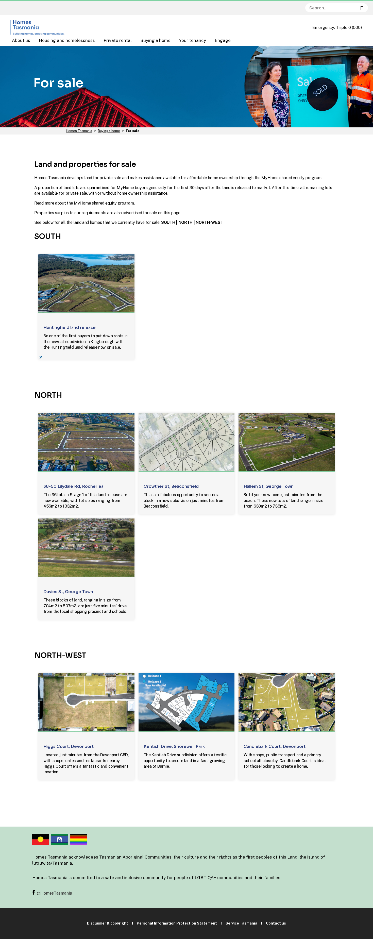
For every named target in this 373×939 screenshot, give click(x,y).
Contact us (276, 923)
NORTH (185, 222)
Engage (223, 40)
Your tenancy (192, 40)
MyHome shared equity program (104, 203)
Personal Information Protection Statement (177, 923)
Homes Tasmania (79, 131)
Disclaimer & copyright (107, 923)
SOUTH (168, 222)
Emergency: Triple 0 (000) (337, 27)
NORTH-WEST (209, 222)
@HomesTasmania (54, 893)
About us (21, 40)
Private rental (118, 40)
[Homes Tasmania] (38, 27)
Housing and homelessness (67, 40)
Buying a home (155, 40)
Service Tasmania (241, 923)
